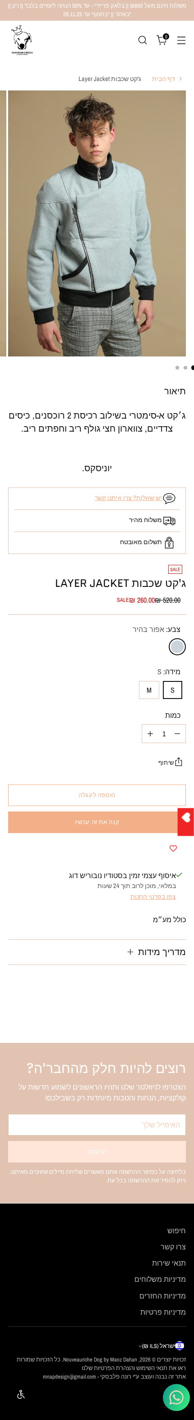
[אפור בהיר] (177, 646)
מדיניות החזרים (162, 1296)
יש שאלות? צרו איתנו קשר (128, 497)
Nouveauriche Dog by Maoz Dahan (100, 1359)
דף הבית (163, 78)
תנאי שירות (169, 1263)
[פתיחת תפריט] (181, 40)
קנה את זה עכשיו (97, 822)
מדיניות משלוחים (160, 1279)
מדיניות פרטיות (163, 1312)
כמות (172, 715)
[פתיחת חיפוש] (142, 40)
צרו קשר (173, 1247)
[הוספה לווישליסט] (173, 848)
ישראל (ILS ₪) (158, 1346)
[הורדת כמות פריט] (177, 734)
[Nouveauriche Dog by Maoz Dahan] (21, 40)
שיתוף (166, 762)
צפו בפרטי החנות (153, 896)
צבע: (156, 629)
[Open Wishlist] (186, 822)
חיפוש (176, 1230)
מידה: (168, 671)
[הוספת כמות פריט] (150, 734)
